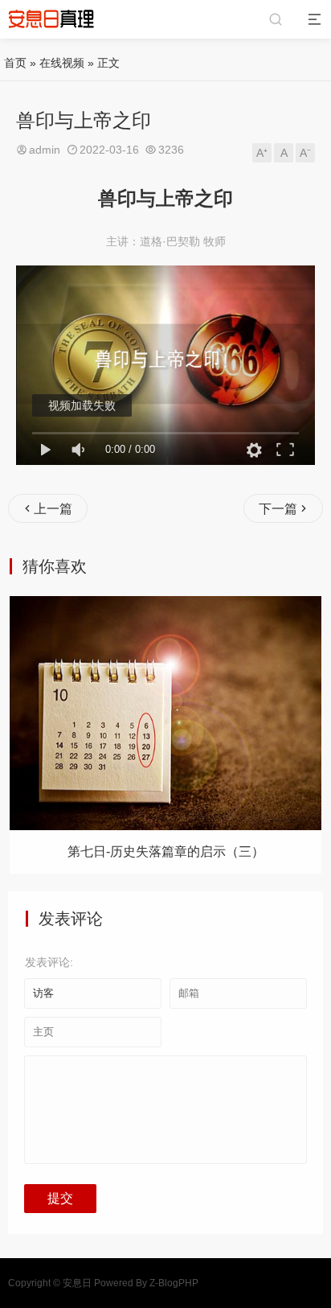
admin (44, 149)
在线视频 (61, 62)
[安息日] (51, 19)
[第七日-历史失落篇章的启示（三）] (165, 713)
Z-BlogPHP (173, 1283)
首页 (15, 62)
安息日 (77, 1283)
